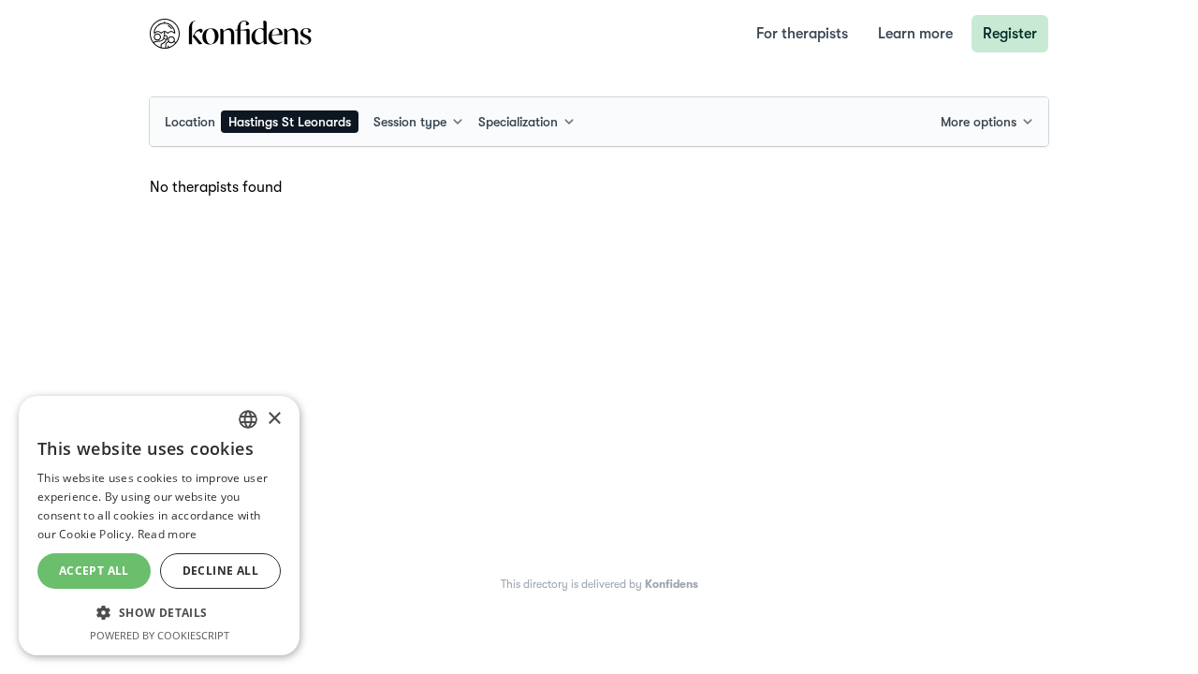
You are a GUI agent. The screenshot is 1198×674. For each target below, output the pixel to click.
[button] (159, 612)
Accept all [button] (94, 571)
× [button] (274, 419)
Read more (167, 534)
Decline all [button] (220, 571)
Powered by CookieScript (159, 635)
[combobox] (261, 122)
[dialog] (159, 525)
